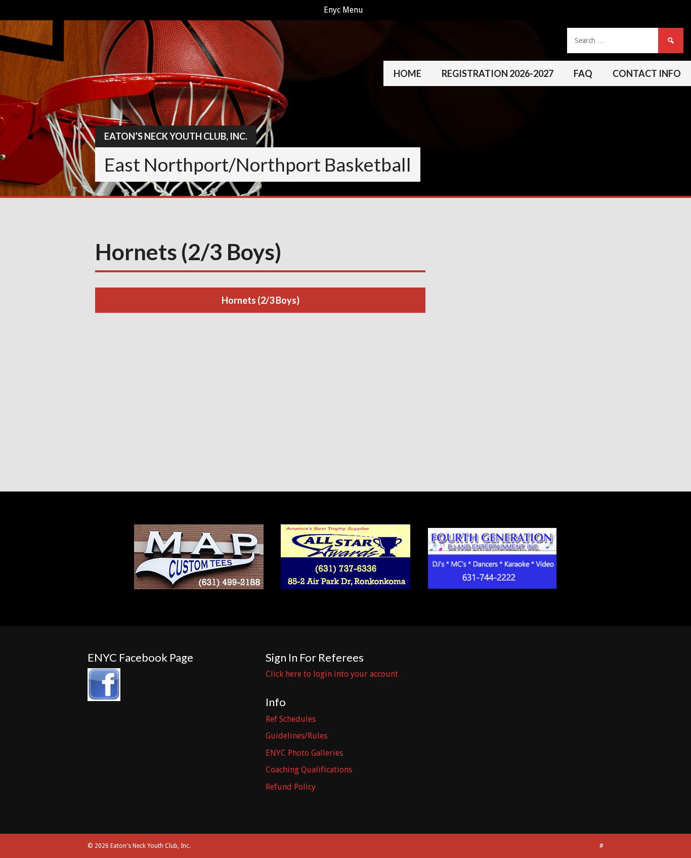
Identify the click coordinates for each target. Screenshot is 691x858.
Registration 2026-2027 (497, 73)
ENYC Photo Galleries (304, 753)
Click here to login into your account (332, 674)
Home (407, 73)
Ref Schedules (291, 719)
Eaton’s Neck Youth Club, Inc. (175, 136)
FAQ (583, 73)
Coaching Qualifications (309, 769)
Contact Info (647, 73)
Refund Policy (291, 787)
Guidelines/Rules (296, 736)
